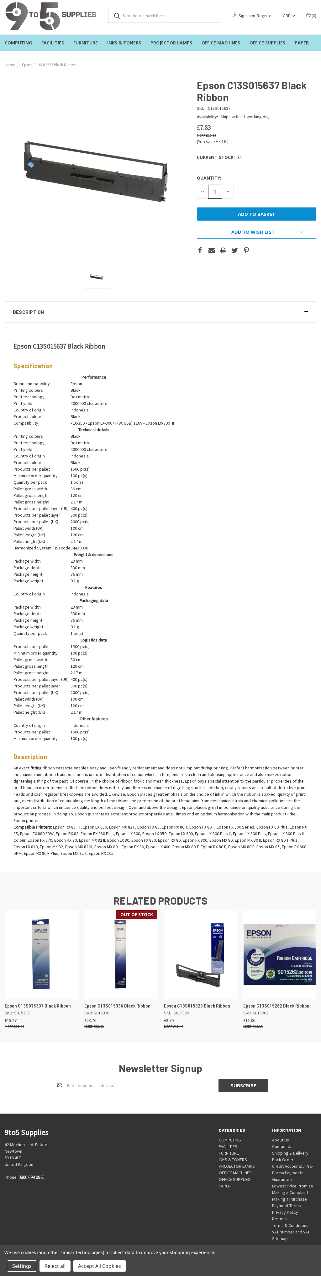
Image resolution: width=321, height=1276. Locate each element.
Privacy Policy (285, 1212)
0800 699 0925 (31, 1177)
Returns (279, 1219)
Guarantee (282, 1179)
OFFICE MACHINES (221, 43)
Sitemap (280, 1238)
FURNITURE (85, 43)
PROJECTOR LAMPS (171, 43)
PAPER (302, 43)
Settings (22, 1266)
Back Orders (284, 1159)
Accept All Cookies (99, 1266)
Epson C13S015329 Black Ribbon (197, 1006)
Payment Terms (286, 1205)
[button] (160, 312)
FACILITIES (52, 43)
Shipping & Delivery (290, 1153)
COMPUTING (18, 43)
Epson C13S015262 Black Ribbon (276, 1006)
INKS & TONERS (124, 43)
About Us (280, 1140)
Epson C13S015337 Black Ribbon (38, 1006)
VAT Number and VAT (291, 1232)
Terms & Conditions (290, 1225)
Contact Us (282, 1146)
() (313, 15)
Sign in (245, 15)
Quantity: (209, 178)
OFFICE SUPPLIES (267, 43)
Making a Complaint (290, 1192)
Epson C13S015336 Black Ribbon (117, 1006)
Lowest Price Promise (292, 1186)
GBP (287, 15)
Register (265, 15)
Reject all (55, 1266)
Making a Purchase (289, 1199)
